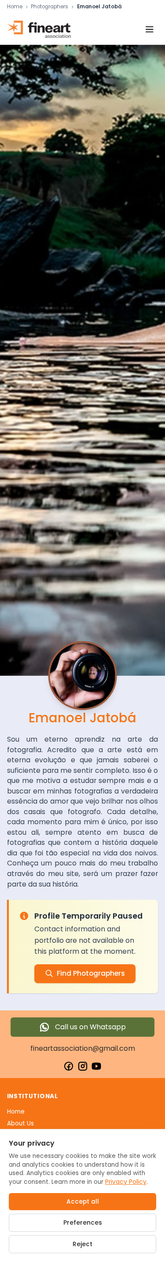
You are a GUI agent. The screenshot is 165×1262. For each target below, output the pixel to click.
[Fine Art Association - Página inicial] (39, 29)
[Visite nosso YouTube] (96, 1066)
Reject (82, 1244)
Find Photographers (91, 973)
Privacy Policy (126, 1182)
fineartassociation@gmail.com (82, 1048)
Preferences (82, 1223)
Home (14, 7)
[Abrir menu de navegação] (149, 29)
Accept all (82, 1201)
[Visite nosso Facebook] (68, 1066)
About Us (20, 1123)
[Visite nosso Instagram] (82, 1066)
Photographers (49, 7)
